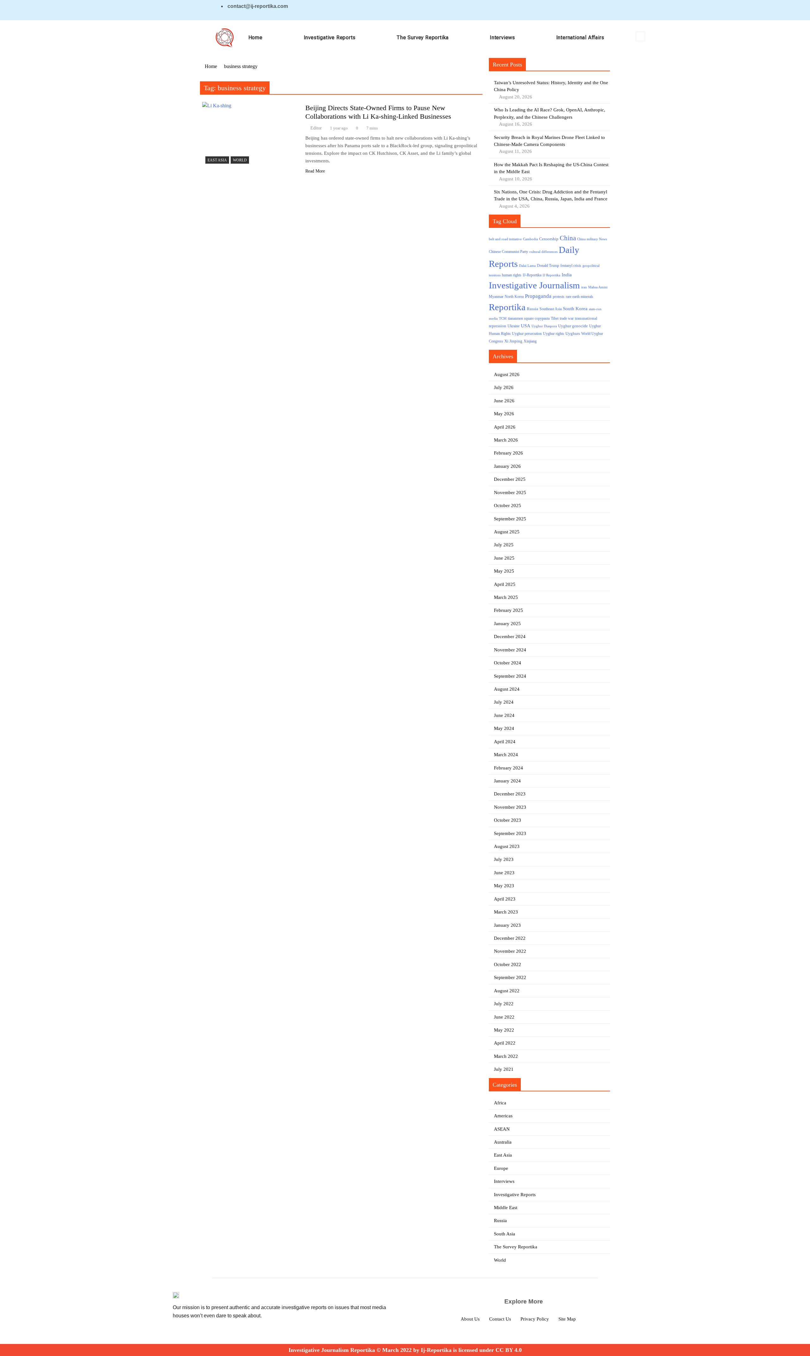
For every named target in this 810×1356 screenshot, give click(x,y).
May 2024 (504, 728)
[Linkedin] (560, 10)
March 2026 (506, 440)
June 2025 (504, 558)
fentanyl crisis (570, 266)
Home (255, 38)
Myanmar (496, 297)
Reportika (507, 307)
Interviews (502, 38)
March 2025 (506, 597)
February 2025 (508, 610)
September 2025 (510, 518)
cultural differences (543, 252)
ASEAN (502, 1129)
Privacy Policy (534, 1318)
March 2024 (506, 754)
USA (525, 325)
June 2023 (504, 872)
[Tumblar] (583, 10)
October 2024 (507, 662)
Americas (503, 1115)
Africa (500, 1102)
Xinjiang (530, 341)
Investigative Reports (330, 38)
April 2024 (504, 741)
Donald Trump (548, 265)
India (567, 274)
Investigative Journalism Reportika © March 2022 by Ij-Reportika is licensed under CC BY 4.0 (405, 1350)
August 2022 (507, 990)
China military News (592, 239)
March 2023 (506, 911)
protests (558, 297)
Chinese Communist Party (508, 252)
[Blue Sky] (572, 10)
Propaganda (538, 296)
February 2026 (508, 452)
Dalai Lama (527, 265)
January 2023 (507, 925)
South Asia (504, 1233)
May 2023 (504, 885)
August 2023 (507, 846)
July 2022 (504, 1003)
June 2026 (504, 400)
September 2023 (510, 833)
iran (584, 287)
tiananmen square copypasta (529, 319)
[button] (640, 36)
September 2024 (510, 676)
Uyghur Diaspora (544, 326)
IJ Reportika (551, 275)
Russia (532, 308)
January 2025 (507, 623)
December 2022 (510, 938)
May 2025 (504, 571)
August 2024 (507, 689)
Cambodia (530, 239)
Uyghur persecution (527, 333)
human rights (511, 275)
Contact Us (500, 1318)
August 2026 (507, 374)
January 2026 (507, 466)
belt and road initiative (505, 239)
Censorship (548, 238)
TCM (503, 318)
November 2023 (510, 807)
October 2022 (507, 964)
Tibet (554, 319)
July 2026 (504, 387)
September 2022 (510, 977)
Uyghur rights (553, 334)
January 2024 (507, 780)
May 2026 (504, 413)
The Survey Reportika (422, 38)
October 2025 (507, 505)
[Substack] (594, 10)
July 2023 (504, 859)
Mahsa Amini (598, 287)
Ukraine (514, 326)
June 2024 (504, 715)
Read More (315, 171)
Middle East (505, 1207)
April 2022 (504, 1042)
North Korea (514, 296)
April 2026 (504, 427)
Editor (316, 128)
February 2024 (508, 767)
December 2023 (510, 793)
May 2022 (504, 1030)
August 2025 (507, 531)
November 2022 (510, 951)
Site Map (567, 1318)
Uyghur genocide (573, 325)
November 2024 (510, 649)
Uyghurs (572, 333)
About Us (470, 1318)
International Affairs (580, 38)
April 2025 (504, 584)
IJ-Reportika (532, 275)
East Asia (217, 160)
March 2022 (506, 1056)
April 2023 (504, 898)
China (568, 238)
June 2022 (504, 1017)
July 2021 (504, 1069)
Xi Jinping (513, 341)
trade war (567, 319)
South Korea (575, 308)
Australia (503, 1142)
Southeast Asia (550, 309)
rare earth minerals (579, 297)
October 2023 (507, 820)
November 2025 (510, 492)
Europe (501, 1168)
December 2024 (510, 636)
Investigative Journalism (534, 285)
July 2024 (504, 702)
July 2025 (504, 544)
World (240, 160)
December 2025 (510, 479)
